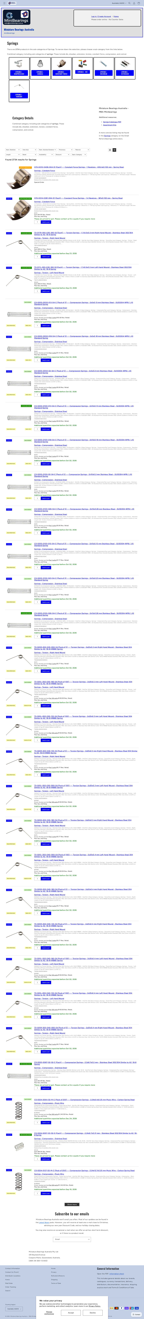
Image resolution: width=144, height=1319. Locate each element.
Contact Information (12, 1268)
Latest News (44, 1222)
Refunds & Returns (58, 1276)
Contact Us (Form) (12, 1272)
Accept (71, 1313)
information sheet (116, 1274)
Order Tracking (10, 1287)
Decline (93, 1313)
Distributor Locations (12, 1276)
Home (116, 16)
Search (7, 1291)
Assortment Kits (109, 125)
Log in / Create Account (101, 16)
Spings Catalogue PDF (112, 122)
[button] (4, 3)
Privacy (53, 1272)
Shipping (54, 1280)
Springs (107, 136)
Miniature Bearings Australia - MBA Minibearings (25, 1316)
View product (47, 187)
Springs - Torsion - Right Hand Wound (49, 238)
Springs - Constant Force (44, 171)
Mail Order (9, 1283)
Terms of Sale (56, 1283)
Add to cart (46, 222)
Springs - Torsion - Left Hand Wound (49, 273)
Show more (72, 1205)
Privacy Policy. (95, 1306)
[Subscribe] (88, 1239)
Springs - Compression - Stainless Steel (50, 308)
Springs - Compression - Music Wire (49, 1103)
